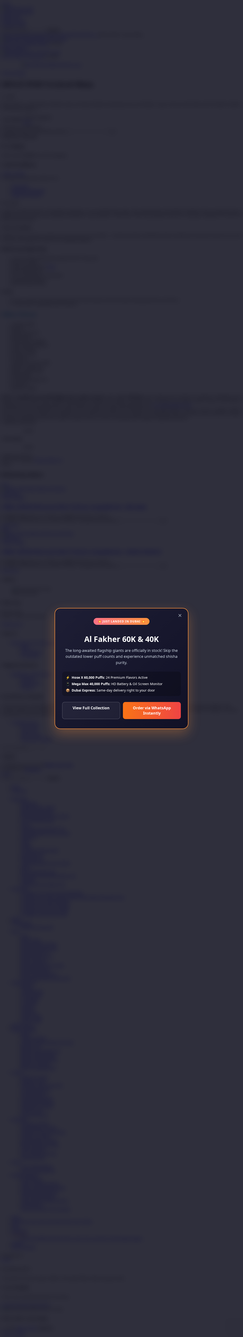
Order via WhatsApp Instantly (152, 710)
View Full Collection (91, 708)
